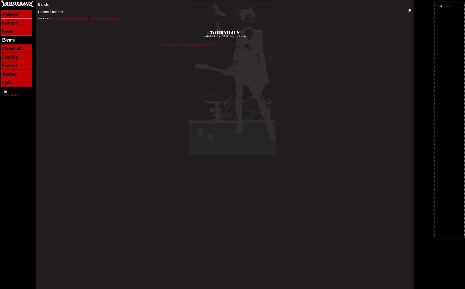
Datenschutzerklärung (191, 46)
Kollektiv (9, 14)
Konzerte (10, 23)
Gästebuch (12, 48)
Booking (10, 57)
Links (7, 82)
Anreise (9, 74)
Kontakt (9, 65)
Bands (8, 40)
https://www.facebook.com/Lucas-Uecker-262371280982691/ (85, 18)
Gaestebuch (204, 44)
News (7, 31)
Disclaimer (178, 46)
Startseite (166, 44)
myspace (215, 46)
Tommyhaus (206, 46)
